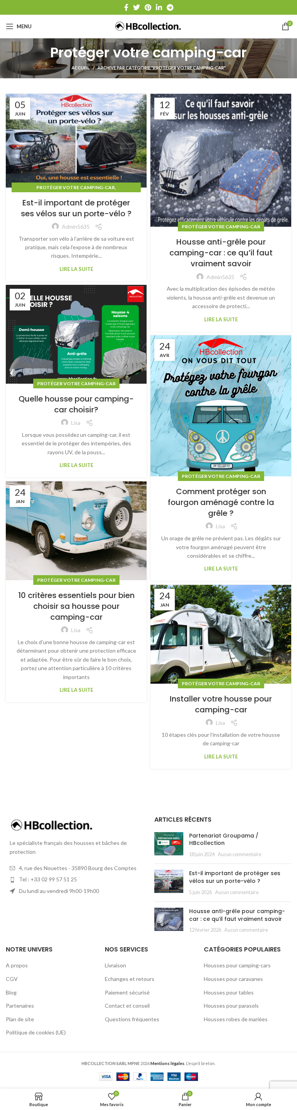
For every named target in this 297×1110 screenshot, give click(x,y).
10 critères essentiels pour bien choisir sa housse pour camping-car (76, 606)
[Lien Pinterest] (148, 7)
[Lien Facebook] (126, 7)
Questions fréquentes (132, 1019)
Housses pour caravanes (233, 979)
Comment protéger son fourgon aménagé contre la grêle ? (221, 502)
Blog (11, 992)
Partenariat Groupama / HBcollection (223, 839)
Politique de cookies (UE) (36, 1032)
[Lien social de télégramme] (170, 7)
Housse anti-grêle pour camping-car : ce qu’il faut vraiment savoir (221, 252)
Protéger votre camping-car (75, 187)
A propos (17, 965)
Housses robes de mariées (236, 1019)
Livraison (115, 965)
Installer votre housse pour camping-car (221, 704)
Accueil (81, 67)
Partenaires (20, 1005)
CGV (12, 979)
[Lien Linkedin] (159, 7)
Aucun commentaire (239, 854)
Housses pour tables (229, 992)
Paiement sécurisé (127, 992)
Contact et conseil (127, 1005)
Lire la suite (76, 269)
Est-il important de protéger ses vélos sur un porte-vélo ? (76, 208)
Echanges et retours (129, 979)
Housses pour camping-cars (237, 965)
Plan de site (20, 1019)
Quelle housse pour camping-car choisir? (76, 404)
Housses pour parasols (231, 1005)
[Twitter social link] (136, 7)
